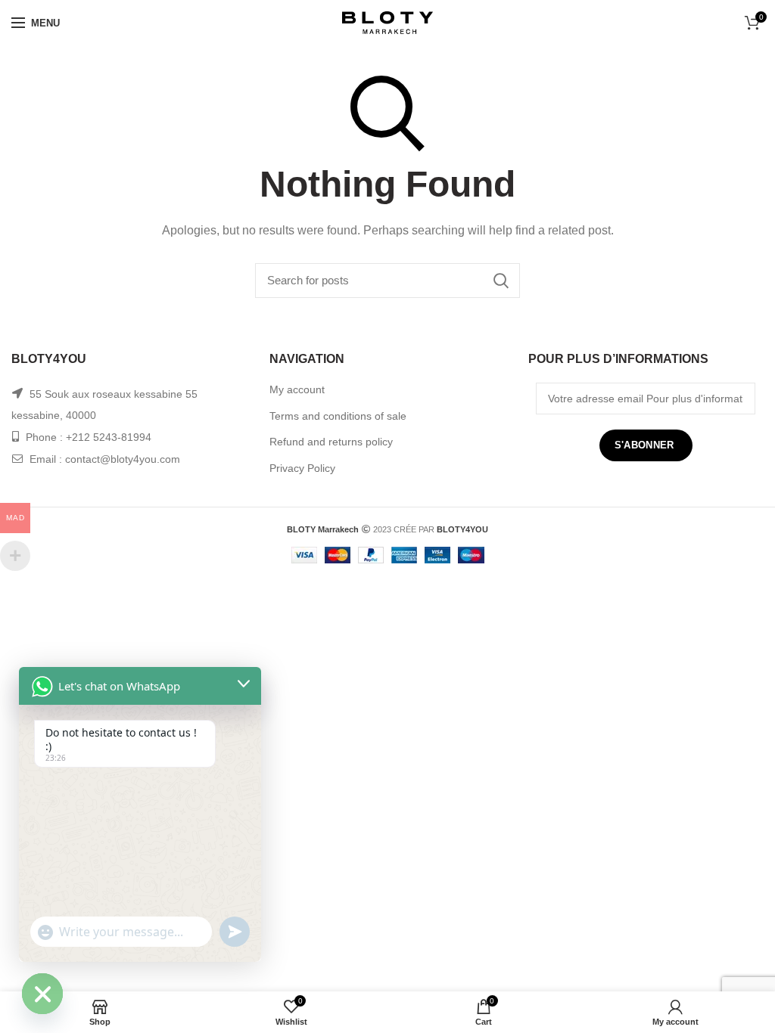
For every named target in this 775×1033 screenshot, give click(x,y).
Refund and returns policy (331, 442)
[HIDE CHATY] (42, 993)
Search (501, 280)
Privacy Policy (302, 468)
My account (297, 389)
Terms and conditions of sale (337, 416)
